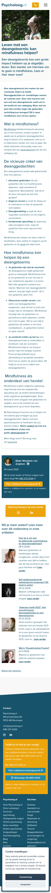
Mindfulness (10, 129)
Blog (5, 839)
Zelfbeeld (32, 825)
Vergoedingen (10, 832)
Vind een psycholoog (9, 813)
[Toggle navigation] (45, 5)
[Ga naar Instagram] (19, 513)
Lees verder (33, 598)
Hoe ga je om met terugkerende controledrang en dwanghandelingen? (33, 540)
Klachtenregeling (11, 835)
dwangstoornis (28, 149)
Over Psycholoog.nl (12, 804)
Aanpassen (25, 884)
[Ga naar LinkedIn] (32, 513)
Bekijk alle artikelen (11, 670)
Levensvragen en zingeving (35, 837)
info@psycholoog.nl (13, 726)
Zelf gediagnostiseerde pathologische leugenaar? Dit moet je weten (33, 582)
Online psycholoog (12, 822)
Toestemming (25, 877)
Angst (30, 815)
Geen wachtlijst (10, 825)
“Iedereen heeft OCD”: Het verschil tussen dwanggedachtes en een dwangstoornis (32, 611)
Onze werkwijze (11, 808)
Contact (7, 845)
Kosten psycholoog (12, 828)
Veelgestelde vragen (13, 818)
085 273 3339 (26, 478)
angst (23, 244)
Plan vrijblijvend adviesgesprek (22, 484)
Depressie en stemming (33, 820)
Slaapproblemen (35, 832)
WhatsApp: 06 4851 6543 (27, 777)
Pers (5, 842)
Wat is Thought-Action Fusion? (34, 648)
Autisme (31, 804)
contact (30, 426)
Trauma (30, 828)
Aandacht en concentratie (33, 810)
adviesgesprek (17, 432)
